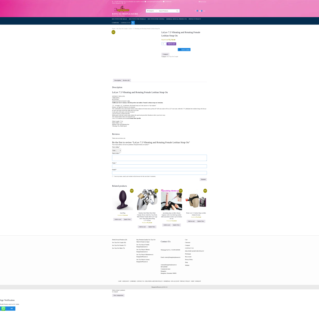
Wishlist (187, 265)
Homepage (188, 254)
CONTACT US (125, 22)
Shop (186, 262)
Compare (115, 22)
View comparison (118, 295)
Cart (186, 239)
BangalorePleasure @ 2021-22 (159, 287)
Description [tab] (117, 80)
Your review (116, 153)
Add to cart (171, 44)
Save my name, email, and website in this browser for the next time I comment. (135, 176)
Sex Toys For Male (119, 19)
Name (114, 163)
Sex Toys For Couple (156, 19)
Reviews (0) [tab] (126, 80)
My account (188, 256)
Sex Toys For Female (137, 19)
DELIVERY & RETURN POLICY (194, 251)
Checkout (187, 242)
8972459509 (164, 267)
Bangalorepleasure (125, 14)
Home (113, 28)
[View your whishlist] (196, 11)
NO (12, 308)
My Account (203, 1)
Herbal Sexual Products (176, 19)
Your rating (116, 147)
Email (114, 169)
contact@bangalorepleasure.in (169, 264)
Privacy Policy (195, 19)
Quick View (127, 219)
